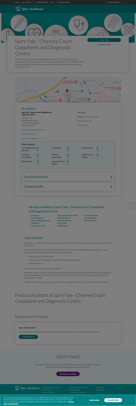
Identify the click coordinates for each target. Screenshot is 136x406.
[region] (68, 400)
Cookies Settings (94, 400)
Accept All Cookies (113, 400)
